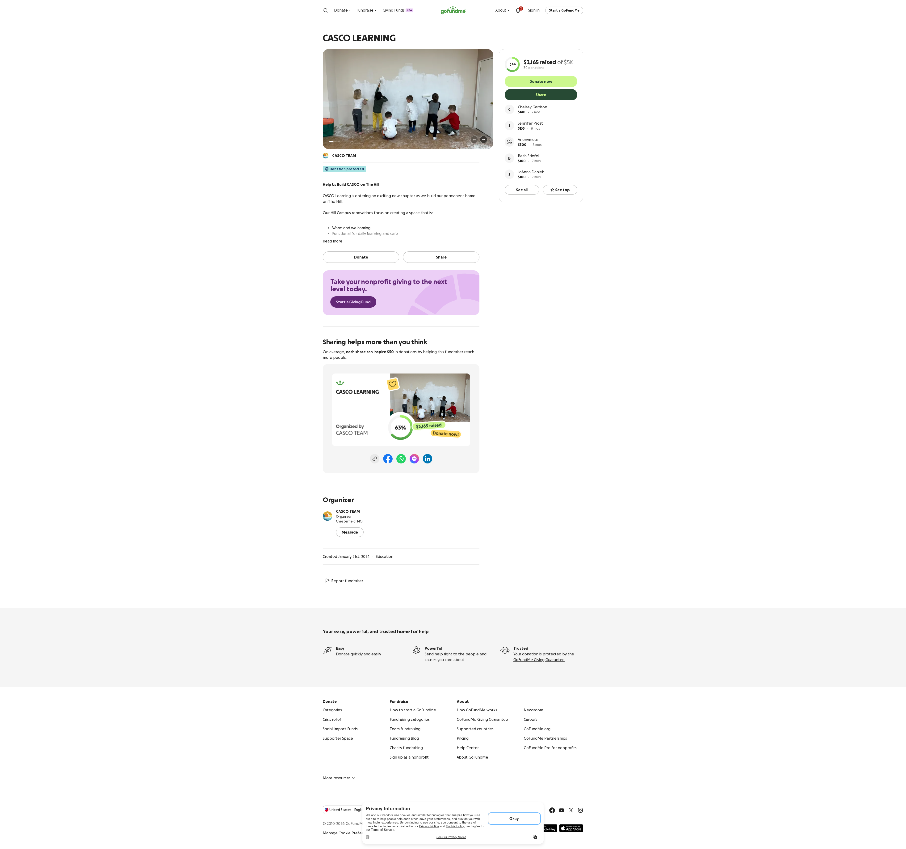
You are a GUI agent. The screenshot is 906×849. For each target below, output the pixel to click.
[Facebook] (388, 459)
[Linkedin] (427, 459)
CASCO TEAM (348, 511)
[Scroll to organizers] (325, 155)
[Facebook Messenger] (414, 459)
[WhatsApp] (401, 459)
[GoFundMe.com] (453, 10)
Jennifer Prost (530, 123)
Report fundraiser (347, 581)
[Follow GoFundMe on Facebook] (552, 810)
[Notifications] (518, 10)
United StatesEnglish (347, 810)
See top (562, 190)
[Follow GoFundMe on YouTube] (561, 810)
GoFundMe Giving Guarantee (539, 660)
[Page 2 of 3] (335, 141)
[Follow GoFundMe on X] (571, 810)
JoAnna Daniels (531, 172)
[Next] (483, 139)
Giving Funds (397, 10)
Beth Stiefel (528, 156)
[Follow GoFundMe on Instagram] (580, 810)
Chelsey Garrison (532, 107)
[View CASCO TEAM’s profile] (327, 516)
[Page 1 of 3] (331, 141)
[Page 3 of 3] (339, 141)
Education (384, 556)
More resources (337, 778)
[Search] (325, 10)
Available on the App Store (571, 828)
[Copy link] (374, 459)
